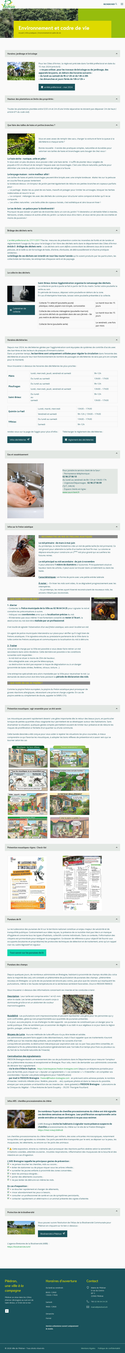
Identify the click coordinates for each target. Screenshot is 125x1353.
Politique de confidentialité (109, 1348)
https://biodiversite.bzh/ (19, 1246)
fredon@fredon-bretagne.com (55, 1078)
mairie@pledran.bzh (99, 1307)
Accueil (21, 33)
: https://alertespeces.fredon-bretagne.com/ (57, 1068)
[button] (110, 4)
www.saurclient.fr (70, 492)
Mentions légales (88, 1348)
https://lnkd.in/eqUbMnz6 (50, 1130)
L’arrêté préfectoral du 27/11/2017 (24, 240)
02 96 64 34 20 (100, 1301)
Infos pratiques (31, 33)
